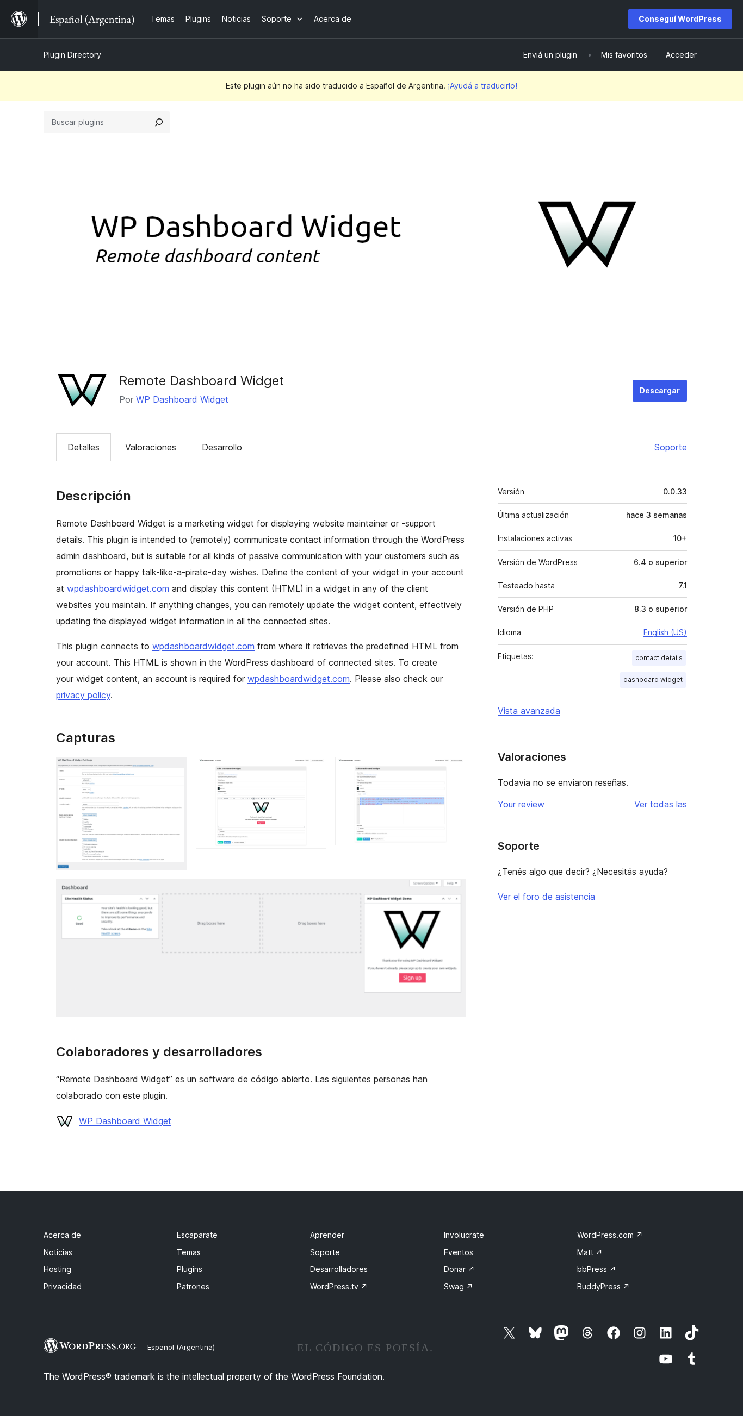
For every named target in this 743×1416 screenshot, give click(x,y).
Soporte (670, 447)
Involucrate (464, 1234)
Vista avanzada (529, 710)
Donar (459, 1269)
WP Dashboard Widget (182, 399)
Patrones (193, 1286)
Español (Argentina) (181, 1347)
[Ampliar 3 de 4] (451, 771)
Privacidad (63, 1286)
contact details (659, 658)
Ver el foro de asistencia (546, 896)
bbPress (596, 1269)
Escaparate (197, 1234)
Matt (590, 1252)
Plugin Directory (72, 54)
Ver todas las (660, 804)
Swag (458, 1286)
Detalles (83, 447)
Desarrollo (222, 447)
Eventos (458, 1252)
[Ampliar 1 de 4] (172, 771)
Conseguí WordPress (680, 18)
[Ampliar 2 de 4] (311, 771)
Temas (189, 1252)
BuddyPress (603, 1286)
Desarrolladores (339, 1269)
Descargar (660, 390)
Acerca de (62, 1234)
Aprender (327, 1234)
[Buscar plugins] (159, 122)
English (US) (665, 632)
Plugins (189, 1269)
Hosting (57, 1269)
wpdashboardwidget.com (118, 588)
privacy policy (83, 695)
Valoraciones (150, 447)
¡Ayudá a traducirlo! (482, 85)
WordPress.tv (339, 1286)
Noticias (58, 1252)
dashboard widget (653, 679)
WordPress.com (610, 1234)
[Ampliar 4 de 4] (451, 893)
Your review (521, 804)
